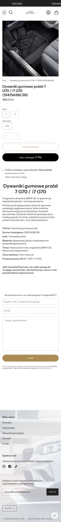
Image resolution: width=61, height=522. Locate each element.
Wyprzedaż (17, 3)
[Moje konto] (48, 12)
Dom (4, 80)
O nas (5, 443)
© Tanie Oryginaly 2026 (13, 519)
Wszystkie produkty (13, 433)
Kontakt (6, 438)
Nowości (7, 422)
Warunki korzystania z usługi (24, 368)
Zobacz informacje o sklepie (16, 177)
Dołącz (52, 492)
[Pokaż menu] (4, 12)
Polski (8, 508)
